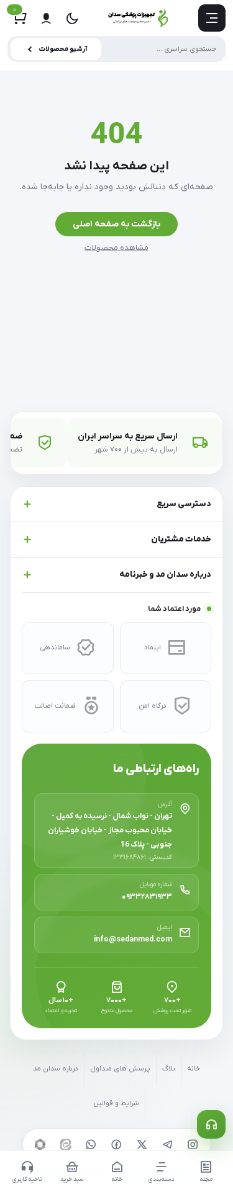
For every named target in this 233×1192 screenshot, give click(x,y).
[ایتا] (66, 1144)
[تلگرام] (168, 1144)
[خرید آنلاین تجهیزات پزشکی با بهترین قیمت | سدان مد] (138, 18)
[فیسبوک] (117, 1144)
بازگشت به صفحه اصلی (116, 224)
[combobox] (116, 49)
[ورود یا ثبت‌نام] (46, 18)
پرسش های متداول (120, 1069)
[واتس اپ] (91, 1144)
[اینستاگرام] (193, 1144)
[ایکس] (142, 1144)
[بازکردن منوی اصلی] (212, 18)
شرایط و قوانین (116, 1103)
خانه (193, 1069)
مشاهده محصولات (116, 247)
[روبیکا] (40, 1144)
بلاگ (168, 1069)
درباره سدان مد (55, 1069)
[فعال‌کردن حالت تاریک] (72, 18)
